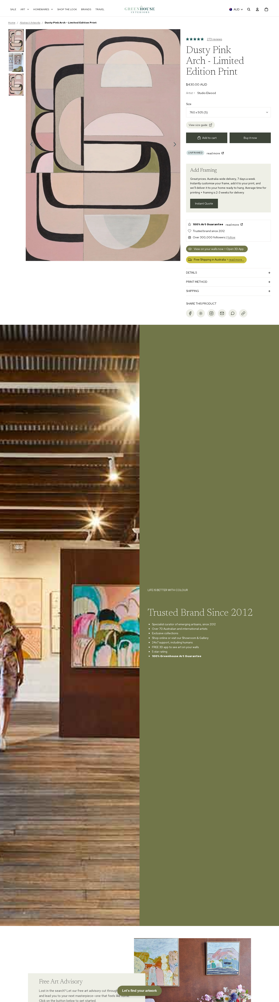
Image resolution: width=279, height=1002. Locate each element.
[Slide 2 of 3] (16, 62)
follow (231, 237)
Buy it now (250, 138)
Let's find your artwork (139, 990)
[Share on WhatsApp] (233, 313)
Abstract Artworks (30, 22)
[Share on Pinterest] (201, 313)
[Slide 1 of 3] (16, 41)
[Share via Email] (222, 313)
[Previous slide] (30, 144)
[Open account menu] (257, 9)
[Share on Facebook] (190, 313)
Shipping (192, 291)
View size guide (198, 125)
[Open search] (248, 9)
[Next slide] (176, 144)
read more (214, 153)
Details (191, 272)
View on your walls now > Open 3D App (219, 249)
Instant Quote (204, 203)
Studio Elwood (206, 93)
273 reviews (214, 39)
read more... (236, 259)
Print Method (196, 282)
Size (188, 104)
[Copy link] (243, 313)
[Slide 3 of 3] (16, 85)
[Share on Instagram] (211, 313)
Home (11, 22)
